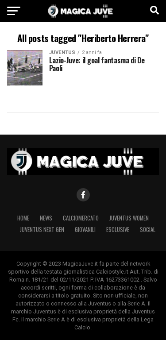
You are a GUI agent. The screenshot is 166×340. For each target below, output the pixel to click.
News (46, 218)
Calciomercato (81, 218)
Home (23, 218)
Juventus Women (129, 218)
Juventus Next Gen (42, 229)
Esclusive (117, 229)
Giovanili (85, 229)
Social (147, 229)
